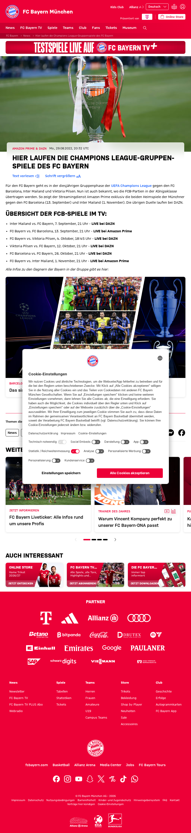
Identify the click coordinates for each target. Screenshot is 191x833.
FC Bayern (12, 35)
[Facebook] (56, 779)
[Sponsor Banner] (95, 47)
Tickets (111, 28)
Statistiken (64, 697)
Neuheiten (128, 711)
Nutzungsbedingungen (60, 800)
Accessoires (129, 724)
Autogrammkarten (169, 704)
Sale (124, 717)
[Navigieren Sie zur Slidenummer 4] (105, 539)
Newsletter (16, 691)
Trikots (125, 691)
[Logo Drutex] (129, 635)
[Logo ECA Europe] (98, 821)
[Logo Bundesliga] (115, 820)
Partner (95, 601)
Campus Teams (96, 717)
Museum (129, 28)
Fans (96, 28)
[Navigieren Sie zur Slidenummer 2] (94, 539)
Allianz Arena (138, 7)
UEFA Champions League (131, 186)
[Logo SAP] (34, 661)
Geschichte (164, 691)
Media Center (110, 765)
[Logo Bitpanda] (68, 635)
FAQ (165, 800)
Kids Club (117, 7)
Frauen (90, 697)
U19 (88, 711)
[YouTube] (78, 779)
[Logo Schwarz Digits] (63, 662)
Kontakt (175, 800)
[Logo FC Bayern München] (95, 748)
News (10, 28)
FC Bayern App (166, 711)
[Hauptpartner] (147, 17)
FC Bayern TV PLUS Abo (26, 704)
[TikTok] (123, 779)
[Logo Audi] (139, 618)
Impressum (18, 800)
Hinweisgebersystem (147, 800)
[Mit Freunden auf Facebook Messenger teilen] (170, 432)
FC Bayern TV (31, 28)
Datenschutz (36, 800)
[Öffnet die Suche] (145, 28)
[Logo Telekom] (46, 618)
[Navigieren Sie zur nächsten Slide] (143, 7)
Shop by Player (131, 704)
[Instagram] (67, 779)
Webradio (16, 711)
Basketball (61, 765)
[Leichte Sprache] (174, 7)
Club (82, 28)
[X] (101, 779)
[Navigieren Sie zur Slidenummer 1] (86, 539)
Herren (90, 691)
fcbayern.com (36, 765)
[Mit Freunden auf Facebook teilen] (181, 432)
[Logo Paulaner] (148, 648)
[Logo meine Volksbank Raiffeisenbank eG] (146, 662)
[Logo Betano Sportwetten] (38, 635)
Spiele (52, 28)
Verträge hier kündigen (81, 804)
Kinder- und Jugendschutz (115, 800)
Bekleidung (128, 697)
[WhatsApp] (134, 779)
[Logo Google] (111, 648)
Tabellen (62, 691)
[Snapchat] (90, 779)
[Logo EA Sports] (156, 635)
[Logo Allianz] (103, 618)
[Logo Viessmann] (103, 661)
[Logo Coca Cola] (99, 635)
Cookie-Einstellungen (111, 804)
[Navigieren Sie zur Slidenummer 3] (99, 539)
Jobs (130, 765)
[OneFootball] (112, 779)
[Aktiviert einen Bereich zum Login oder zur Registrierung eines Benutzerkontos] (182, 7)
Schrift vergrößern (60, 176)
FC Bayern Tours (152, 765)
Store (125, 682)
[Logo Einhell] (40, 648)
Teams (68, 28)
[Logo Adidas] (69, 618)
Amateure (92, 704)
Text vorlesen (23, 176)
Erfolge (161, 697)
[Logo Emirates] (78, 648)
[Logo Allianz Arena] (78, 822)
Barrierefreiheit (87, 800)
